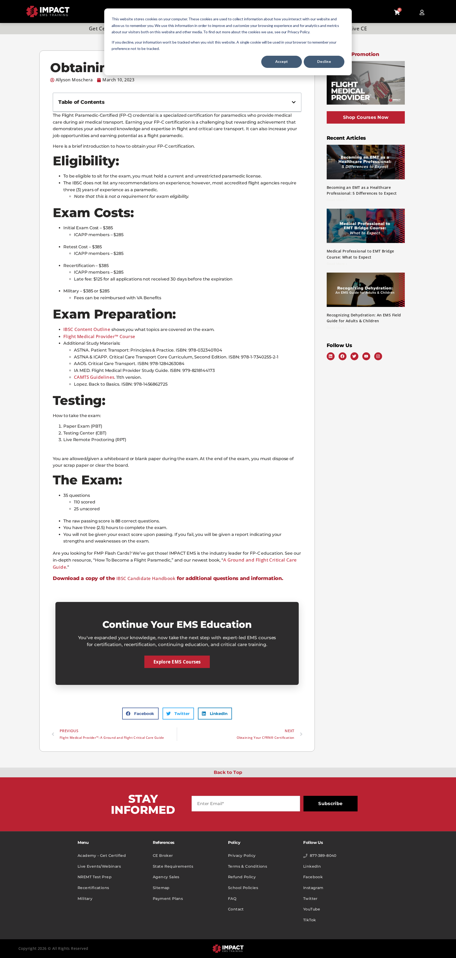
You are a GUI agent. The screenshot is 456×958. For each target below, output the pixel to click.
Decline (324, 61)
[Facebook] (342, 356)
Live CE (358, 28)
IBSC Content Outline (86, 329)
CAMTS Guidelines (94, 377)
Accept (281, 61)
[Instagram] (378, 356)
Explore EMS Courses (177, 662)
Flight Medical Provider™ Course (99, 336)
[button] (294, 102)
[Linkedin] (331, 356)
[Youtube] (366, 356)
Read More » (337, 200)
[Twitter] (354, 356)
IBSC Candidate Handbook (145, 578)
